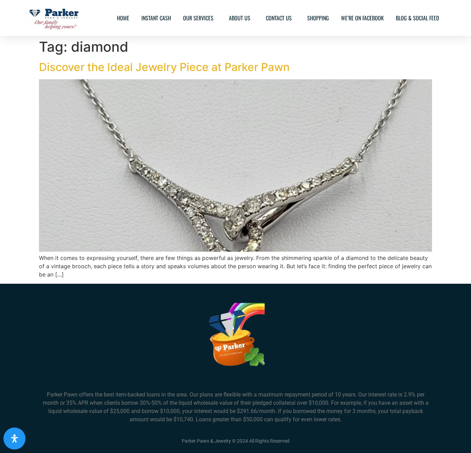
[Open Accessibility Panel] (14, 438)
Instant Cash (156, 18)
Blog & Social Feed (417, 18)
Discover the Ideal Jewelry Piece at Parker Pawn (164, 67)
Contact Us (279, 18)
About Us (239, 18)
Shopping (318, 18)
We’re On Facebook (362, 18)
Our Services (198, 18)
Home (123, 18)
